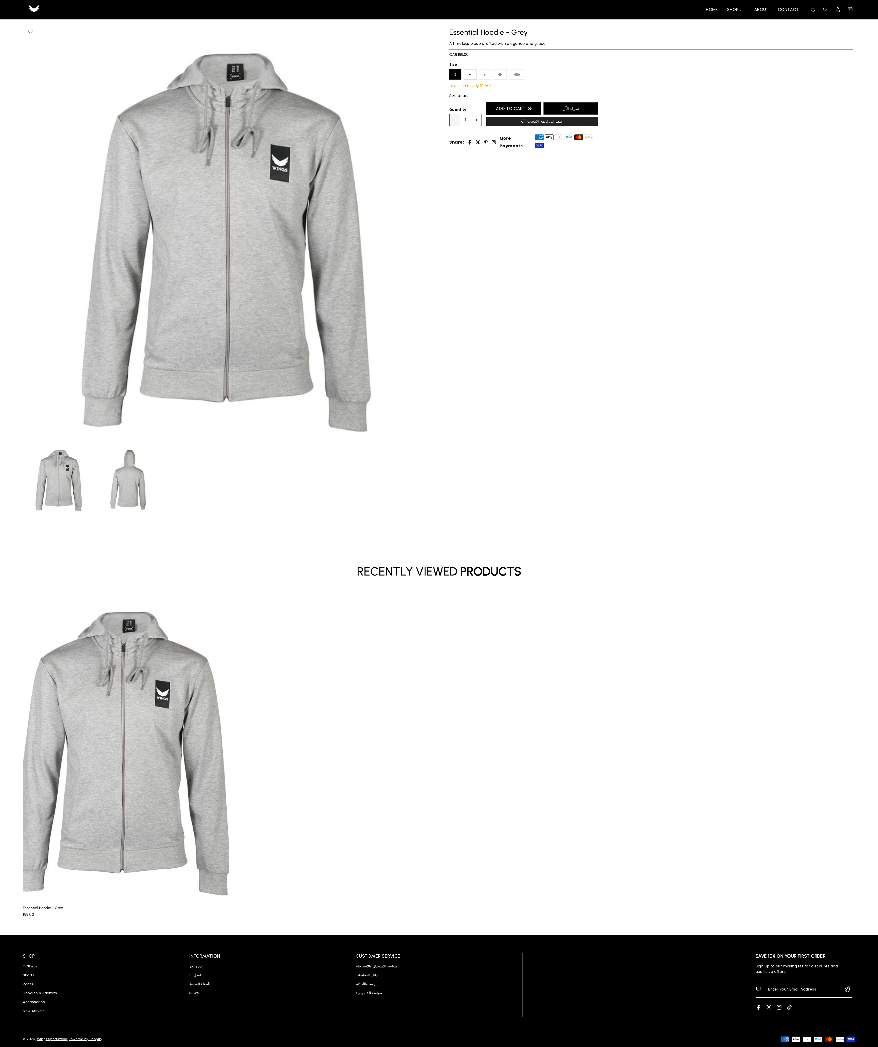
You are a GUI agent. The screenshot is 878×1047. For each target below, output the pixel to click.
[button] (850, 9)
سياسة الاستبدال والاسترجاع (376, 966)
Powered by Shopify (85, 1039)
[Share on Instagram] (494, 142)
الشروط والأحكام (368, 984)
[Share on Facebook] (470, 142)
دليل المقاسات (367, 975)
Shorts (29, 975)
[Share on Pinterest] (486, 142)
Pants (28, 984)
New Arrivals (34, 1010)
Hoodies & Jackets (40, 993)
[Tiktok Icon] (789, 1009)
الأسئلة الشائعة (200, 984)
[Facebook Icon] (758, 1009)
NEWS (194, 993)
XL (500, 74)
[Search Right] (825, 10)
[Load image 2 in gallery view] (128, 479)
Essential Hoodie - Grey (43, 908)
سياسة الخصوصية (369, 993)
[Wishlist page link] (813, 10)
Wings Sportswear (52, 1039)
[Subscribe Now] (847, 989)
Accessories (34, 1001)
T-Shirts (30, 966)
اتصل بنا (195, 975)
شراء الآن (570, 108)
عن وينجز (196, 966)
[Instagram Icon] (779, 1009)
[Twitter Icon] (769, 1009)
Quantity (457, 109)
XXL (517, 74)
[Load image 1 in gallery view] (59, 479)
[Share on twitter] (478, 142)
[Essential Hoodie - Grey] (231, 234)
